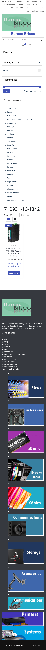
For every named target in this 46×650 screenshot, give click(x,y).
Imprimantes (12, 182)
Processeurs (12, 163)
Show (6, 215)
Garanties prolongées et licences (20, 119)
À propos (25, 7)
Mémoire (10, 137)
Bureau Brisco (23, 34)
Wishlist (7, 347)
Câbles (10, 160)
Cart (6, 349)
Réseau (13, 245)
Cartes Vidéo (12, 149)
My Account (8, 52)
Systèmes (11, 156)
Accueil (15, 7)
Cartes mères (12, 115)
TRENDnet (7, 70)
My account (8, 352)
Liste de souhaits (32, 11)
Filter (6, 91)
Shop (42, 11)
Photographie (12, 189)
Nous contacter (38, 7)
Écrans (10, 167)
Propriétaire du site (12, 359)
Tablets (10, 178)
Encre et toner (13, 193)
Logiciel (10, 185)
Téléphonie (11, 141)
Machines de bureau (15, 200)
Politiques (8, 357)
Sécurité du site (10, 367)
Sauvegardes (12, 108)
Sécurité (10, 145)
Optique (10, 134)
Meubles (10, 152)
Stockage (10, 126)
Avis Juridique (9, 362)
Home (6, 339)
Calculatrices (12, 130)
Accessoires (12, 123)
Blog (6, 342)
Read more (13, 273)
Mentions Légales (11, 364)
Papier (9, 112)
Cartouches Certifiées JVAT (14, 354)
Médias (10, 174)
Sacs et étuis (12, 171)
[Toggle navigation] (42, 52)
